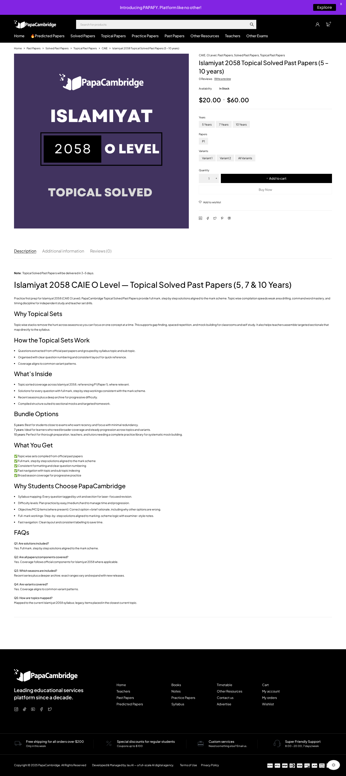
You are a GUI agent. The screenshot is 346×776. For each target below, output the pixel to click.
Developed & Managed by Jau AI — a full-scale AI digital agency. (133, 765)
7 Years (223, 124)
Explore (324, 7)
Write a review (222, 78)
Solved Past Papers (57, 48)
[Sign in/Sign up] (318, 24)
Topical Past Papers (85, 48)
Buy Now (265, 189)
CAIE (105, 48)
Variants (203, 151)
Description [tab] (25, 251)
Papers (203, 134)
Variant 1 (207, 158)
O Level (211, 55)
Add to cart (277, 178)
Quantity (204, 170)
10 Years (241, 124)
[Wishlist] (210, 202)
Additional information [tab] (63, 251)
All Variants (245, 158)
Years (202, 117)
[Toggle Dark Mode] (333, 765)
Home (18, 48)
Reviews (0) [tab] (101, 251)
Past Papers (34, 48)
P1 (203, 141)
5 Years (207, 124)
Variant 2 (225, 158)
